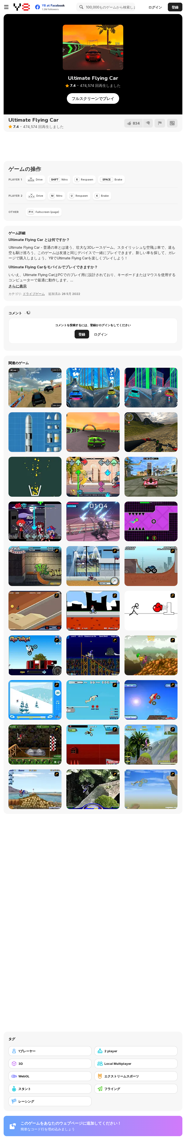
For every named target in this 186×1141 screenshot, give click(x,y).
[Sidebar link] (6, 7)
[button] (17, 286)
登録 (175, 7)
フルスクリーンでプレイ (93, 98)
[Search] (80, 7)
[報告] (160, 123)
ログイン (155, 7)
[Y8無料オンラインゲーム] (22, 7)
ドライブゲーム (34, 294)
